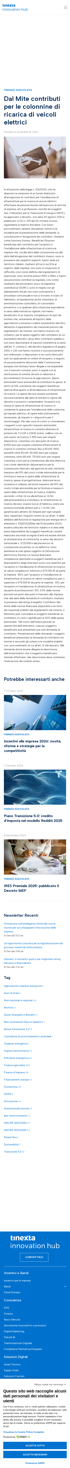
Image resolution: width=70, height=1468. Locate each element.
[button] (66, 7)
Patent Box (11, 1137)
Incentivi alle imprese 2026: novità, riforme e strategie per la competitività (32, 746)
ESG (6, 1307)
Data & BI (9, 1337)
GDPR (8, 1094)
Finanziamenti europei (18, 1079)
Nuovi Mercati (12, 1319)
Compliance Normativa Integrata (23, 1349)
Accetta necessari (35, 1454)
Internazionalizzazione (18, 1108)
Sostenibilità (12, 1144)
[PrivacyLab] (22, 1437)
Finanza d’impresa (16, 1072)
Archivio (10, 1007)
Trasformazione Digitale (18, 1343)
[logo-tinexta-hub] (15, 7)
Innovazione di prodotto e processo (25, 1325)
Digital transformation (18, 1050)
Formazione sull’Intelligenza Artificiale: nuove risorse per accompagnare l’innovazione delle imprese (30, 927)
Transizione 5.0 (14, 1151)
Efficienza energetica (18, 1058)
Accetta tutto (35, 1445)
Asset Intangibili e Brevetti (20, 1014)
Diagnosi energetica (16, 1043)
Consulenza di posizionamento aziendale (28, 1036)
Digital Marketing (14, 1331)
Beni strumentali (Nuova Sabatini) (24, 1021)
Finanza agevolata (18, 90)
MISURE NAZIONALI (17, 1122)
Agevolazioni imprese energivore (24, 985)
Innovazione (12, 1101)
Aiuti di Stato (12, 993)
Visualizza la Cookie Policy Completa (23, 1432)
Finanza (8, 1313)
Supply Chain (11, 1370)
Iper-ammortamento (17, 1115)
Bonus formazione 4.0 (18, 1029)
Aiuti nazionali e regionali (20, 1000)
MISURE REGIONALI (17, 1130)
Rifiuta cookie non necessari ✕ (50, 1384)
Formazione (12, 1086)
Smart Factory (12, 1364)
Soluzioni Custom (14, 1376)
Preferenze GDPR (35, 1463)
